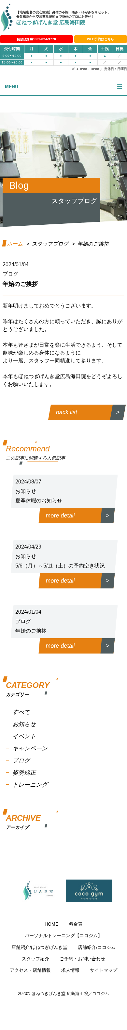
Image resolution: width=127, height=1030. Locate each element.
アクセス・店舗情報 (30, 970)
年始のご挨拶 (31, 631)
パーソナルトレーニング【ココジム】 (63, 935)
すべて (21, 712)
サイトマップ (103, 970)
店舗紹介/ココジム (97, 947)
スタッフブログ (50, 244)
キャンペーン (30, 748)
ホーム (15, 244)
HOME (51, 924)
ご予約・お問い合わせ (82, 958)
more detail (60, 515)
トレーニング (30, 784)
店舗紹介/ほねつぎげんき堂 (39, 947)
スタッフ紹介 (35, 958)
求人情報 (70, 970)
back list (67, 412)
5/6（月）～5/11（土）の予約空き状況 (60, 565)
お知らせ (24, 724)
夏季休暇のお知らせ (38, 500)
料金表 (75, 924)
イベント (24, 736)
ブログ (21, 760)
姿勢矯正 (24, 772)
